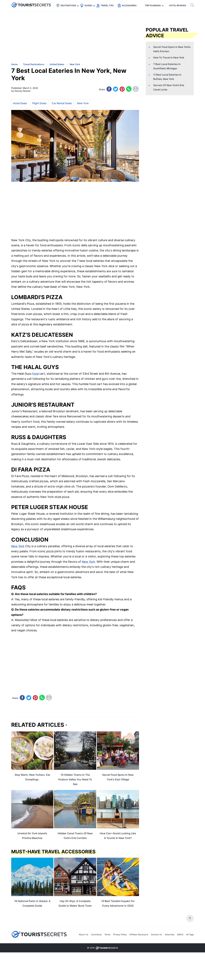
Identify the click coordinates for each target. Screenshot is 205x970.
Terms (107, 934)
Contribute (96, 934)
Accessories (129, 5)
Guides (88, 5)
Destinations (68, 5)
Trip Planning (153, 5)
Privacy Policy (120, 934)
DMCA (180, 934)
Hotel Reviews (177, 5)
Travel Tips (107, 5)
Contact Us (156, 934)
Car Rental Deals (62, 103)
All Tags (190, 934)
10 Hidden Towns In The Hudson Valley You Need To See (75, 779)
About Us (83, 934)
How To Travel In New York (168, 57)
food (35, 373)
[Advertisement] (35, 37)
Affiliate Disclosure (138, 934)
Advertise (169, 934)
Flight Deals (39, 103)
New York (83, 103)
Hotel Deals (20, 103)
